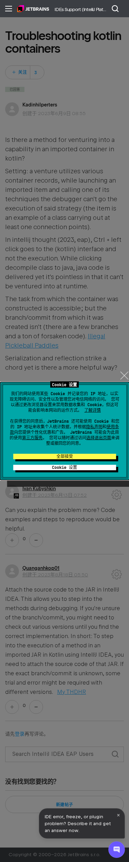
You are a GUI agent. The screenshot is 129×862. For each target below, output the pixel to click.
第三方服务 (32, 438)
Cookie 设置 (64, 467)
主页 (33, 8)
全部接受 (64, 456)
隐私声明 (94, 427)
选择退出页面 (98, 438)
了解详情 (92, 410)
